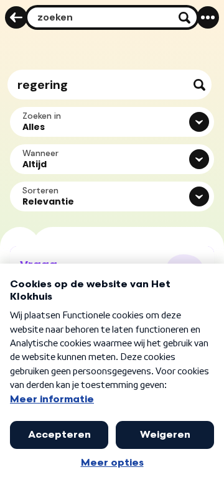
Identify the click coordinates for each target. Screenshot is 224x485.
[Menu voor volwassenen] (208, 17)
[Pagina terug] (16, 17)
